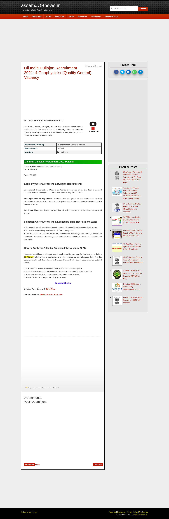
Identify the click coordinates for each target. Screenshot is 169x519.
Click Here (50, 289)
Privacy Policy (132, 512)
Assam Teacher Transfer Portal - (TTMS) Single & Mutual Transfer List (132, 233)
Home (37, 465)
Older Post (98, 465)
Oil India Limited (52, 387)
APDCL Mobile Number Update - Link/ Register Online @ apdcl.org (132, 246)
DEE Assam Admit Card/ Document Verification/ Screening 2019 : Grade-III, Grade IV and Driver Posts (132, 177)
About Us (112, 512)
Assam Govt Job (39, 387)
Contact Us (143, 512)
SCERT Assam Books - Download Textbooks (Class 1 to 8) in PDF (132, 220)
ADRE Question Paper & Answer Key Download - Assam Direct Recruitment (133, 260)
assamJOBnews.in (40, 5)
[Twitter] (122, 72)
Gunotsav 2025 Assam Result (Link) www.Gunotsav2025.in (132, 286)
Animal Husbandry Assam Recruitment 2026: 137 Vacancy (133, 300)
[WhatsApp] (134, 72)
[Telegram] (140, 72)
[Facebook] (116, 72)
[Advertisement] (86, 40)
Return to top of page (29, 512)
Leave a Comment (95, 66)
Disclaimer (121, 512)
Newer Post (29, 465)
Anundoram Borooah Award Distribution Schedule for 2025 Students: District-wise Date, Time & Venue (131, 193)
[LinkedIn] (128, 72)
